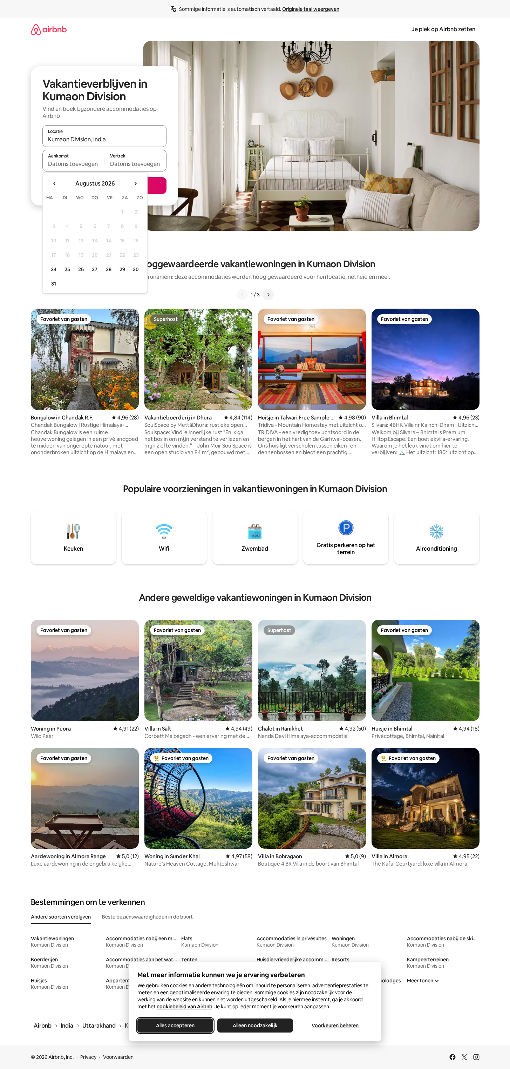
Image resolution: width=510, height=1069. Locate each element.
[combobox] (104, 139)
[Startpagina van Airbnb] (49, 29)
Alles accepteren (175, 1025)
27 (94, 269)
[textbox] (73, 164)
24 (53, 269)
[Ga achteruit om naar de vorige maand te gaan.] (55, 184)
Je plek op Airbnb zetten (443, 29)
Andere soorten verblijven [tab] (61, 917)
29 (122, 269)
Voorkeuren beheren (335, 1025)
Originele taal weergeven (310, 9)
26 (81, 269)
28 (108, 269)
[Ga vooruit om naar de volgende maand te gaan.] (135, 184)
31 (53, 284)
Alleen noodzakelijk (255, 1025)
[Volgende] (268, 294)
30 (136, 269)
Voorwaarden (118, 1057)
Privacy (88, 1057)
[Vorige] (242, 294)
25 (67, 269)
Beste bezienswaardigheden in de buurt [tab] (147, 917)
